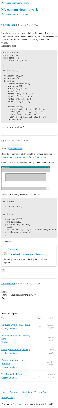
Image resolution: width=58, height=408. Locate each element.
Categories (14, 392)
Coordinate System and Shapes (26, 254)
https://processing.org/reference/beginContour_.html (24, 157)
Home (4, 392)
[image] (25, 178)
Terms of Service (42, 392)
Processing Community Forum (15, 3)
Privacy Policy (8, 397)
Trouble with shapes (11, 374)
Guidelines (27, 392)
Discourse (17, 404)
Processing (12, 249)
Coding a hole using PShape (15, 349)
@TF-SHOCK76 (15, 149)
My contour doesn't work (19, 9)
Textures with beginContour (15, 324)
